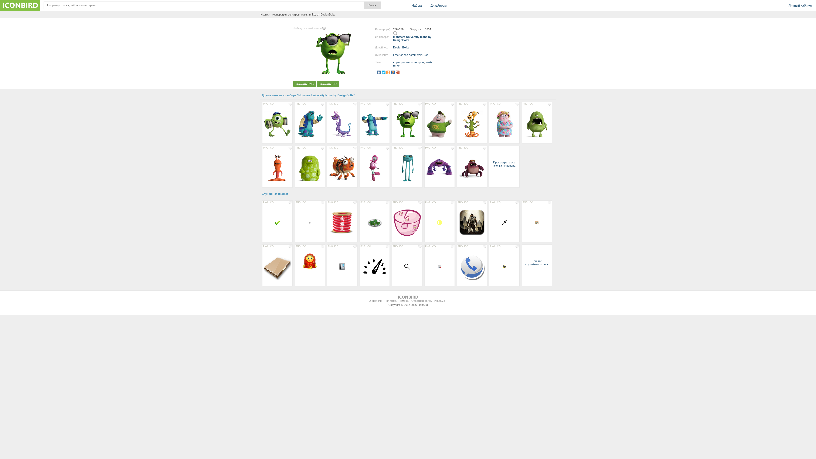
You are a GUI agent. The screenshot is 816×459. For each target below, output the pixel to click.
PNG (265, 103)
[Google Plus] (398, 72)
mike (396, 65)
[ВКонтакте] (379, 72)
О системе (375, 300)
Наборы (417, 5)
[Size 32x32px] (342, 266)
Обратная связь (421, 300)
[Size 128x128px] (407, 222)
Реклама (439, 300)
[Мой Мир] (393, 72)
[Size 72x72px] (375, 222)
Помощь (404, 300)
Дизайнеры (439, 5)
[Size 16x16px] (310, 222)
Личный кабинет (800, 5)
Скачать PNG (305, 84)
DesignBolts (401, 47)
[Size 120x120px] (472, 222)
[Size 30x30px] (504, 222)
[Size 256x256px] (277, 123)
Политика (390, 300)
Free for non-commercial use (410, 55)
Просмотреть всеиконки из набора (504, 164)
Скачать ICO (328, 84)
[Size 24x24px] (277, 222)
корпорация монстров (408, 62)
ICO (271, 103)
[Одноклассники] (388, 72)
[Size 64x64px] (440, 222)
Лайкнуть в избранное (307, 28)
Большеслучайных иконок (536, 262)
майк (429, 62)
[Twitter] (383, 72)
